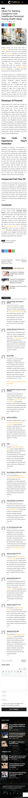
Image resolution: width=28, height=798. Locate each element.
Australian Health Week (11, 240)
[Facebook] (2, 24)
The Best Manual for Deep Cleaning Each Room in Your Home (17, 765)
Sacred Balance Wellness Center (16, 472)
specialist (9, 53)
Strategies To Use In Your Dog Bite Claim (17, 742)
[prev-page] (2, 294)
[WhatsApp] (13, 24)
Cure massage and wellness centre (15, 302)
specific (3, 230)
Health (7, 6)
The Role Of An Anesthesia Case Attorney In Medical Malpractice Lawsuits (17, 281)
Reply (8, 325)
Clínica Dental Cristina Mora (15, 500)
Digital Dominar (18, 788)
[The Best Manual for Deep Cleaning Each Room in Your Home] (4, 765)
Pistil (8, 443)
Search (23, 660)
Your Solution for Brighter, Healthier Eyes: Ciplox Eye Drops (17, 273)
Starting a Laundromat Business (21, 260)
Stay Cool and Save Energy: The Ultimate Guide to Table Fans (17, 774)
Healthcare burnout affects (7, 242)
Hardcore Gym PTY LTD (14, 553)
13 (15, 21)
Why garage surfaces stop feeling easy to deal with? (17, 756)
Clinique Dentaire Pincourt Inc (16, 329)
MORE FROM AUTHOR (19, 268)
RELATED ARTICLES (7, 268)
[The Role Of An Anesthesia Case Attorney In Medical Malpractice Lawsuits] (5, 279)
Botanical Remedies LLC (14, 578)
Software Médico (12, 417)
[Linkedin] (10, 793)
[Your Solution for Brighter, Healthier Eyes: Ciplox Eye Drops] (5, 273)
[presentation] (3, 671)
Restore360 (10, 355)
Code (24, 668)
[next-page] (5, 294)
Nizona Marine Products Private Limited (16, 390)
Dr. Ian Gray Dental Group (14, 527)
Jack (10, 729)
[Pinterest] (9, 24)
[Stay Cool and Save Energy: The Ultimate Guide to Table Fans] (4, 774)
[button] (3, 671)
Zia (9, 759)
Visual (20, 668)
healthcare (4, 49)
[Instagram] (7, 793)
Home (2, 6)
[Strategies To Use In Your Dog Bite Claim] (5, 288)
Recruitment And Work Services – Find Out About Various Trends (7, 261)
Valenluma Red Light (13, 631)
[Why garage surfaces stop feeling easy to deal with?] (4, 758)
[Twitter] (6, 24)
